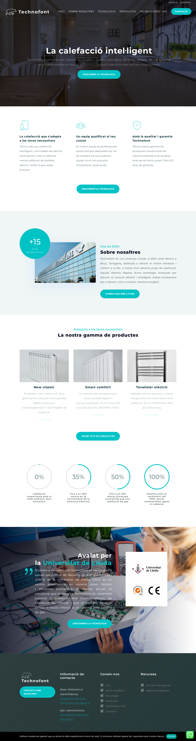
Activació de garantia (157, 685)
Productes (128, 11)
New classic (44, 387)
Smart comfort (98, 387)
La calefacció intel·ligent (99, 51)
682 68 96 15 (82, 703)
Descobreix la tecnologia (90, 623)
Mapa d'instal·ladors (156, 690)
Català (172, 3)
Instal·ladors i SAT (153, 11)
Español (185, 3)
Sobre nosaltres (81, 11)
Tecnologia (107, 11)
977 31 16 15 (66, 703)
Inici (61, 11)
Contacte (181, 11)
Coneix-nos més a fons (120, 293)
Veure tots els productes (98, 436)
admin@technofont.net (74, 715)
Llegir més (44, 419)
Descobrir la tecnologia (99, 74)
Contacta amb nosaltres (32, 692)
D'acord (171, 736)
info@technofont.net (72, 698)
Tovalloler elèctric (152, 387)
